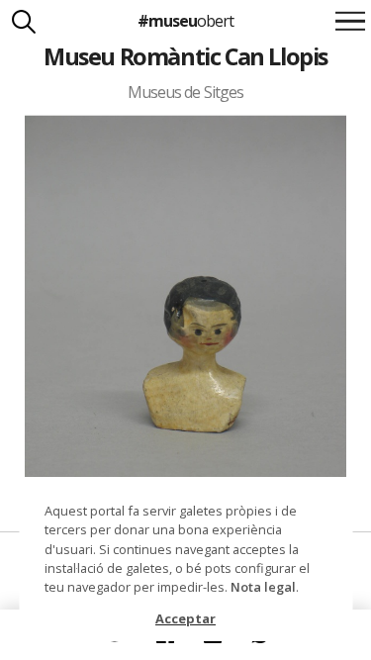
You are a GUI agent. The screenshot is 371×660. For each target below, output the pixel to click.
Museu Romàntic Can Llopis (185, 56)
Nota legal (263, 587)
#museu (185, 21)
